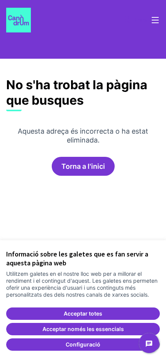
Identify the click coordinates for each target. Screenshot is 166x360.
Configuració (83, 344)
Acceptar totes (83, 313)
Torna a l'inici (83, 166)
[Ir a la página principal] (63, 20)
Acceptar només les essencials (83, 329)
